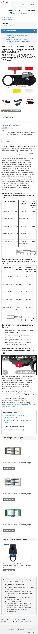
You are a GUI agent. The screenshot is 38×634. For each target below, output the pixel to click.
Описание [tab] (6, 141)
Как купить (30, 629)
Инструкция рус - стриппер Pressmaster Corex (17, 421)
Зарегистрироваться (8, 20)
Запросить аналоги (7, 127)
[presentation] (6, 558)
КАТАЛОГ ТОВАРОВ (9, 31)
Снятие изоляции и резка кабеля (12, 405)
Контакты (31, 632)
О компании (10, 629)
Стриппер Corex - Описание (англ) (15, 430)
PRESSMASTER (16, 125)
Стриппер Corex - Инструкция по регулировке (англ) (15, 416)
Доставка (21, 629)
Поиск (32, 4)
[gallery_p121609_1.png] (5, 102)
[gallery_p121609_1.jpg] (17, 102)
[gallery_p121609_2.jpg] (30, 102)
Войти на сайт (6, 18)
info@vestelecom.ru (20, 13)
